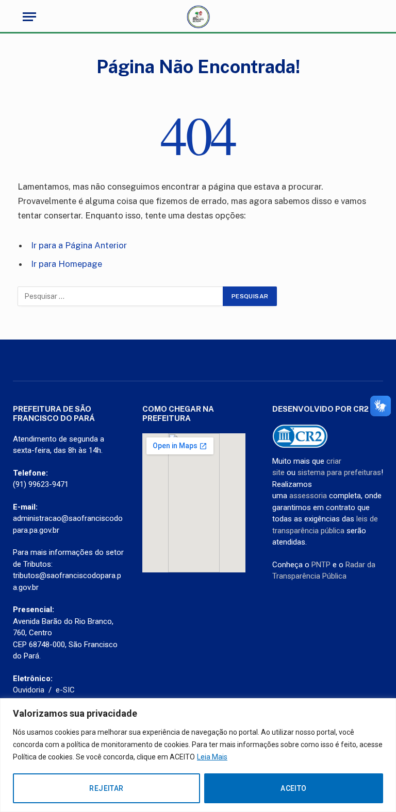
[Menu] (29, 16)
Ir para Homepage (66, 264)
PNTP (321, 564)
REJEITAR (106, 788)
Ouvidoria (28, 690)
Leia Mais (212, 757)
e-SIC (65, 690)
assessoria (308, 495)
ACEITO (293, 788)
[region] (198, 755)
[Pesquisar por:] (121, 296)
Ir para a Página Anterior (79, 245)
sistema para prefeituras (339, 472)
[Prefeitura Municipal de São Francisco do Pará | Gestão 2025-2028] (198, 16)
